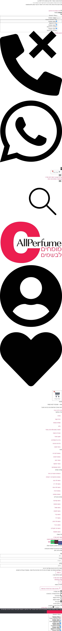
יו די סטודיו (49, 575)
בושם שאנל (57, 507)
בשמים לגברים (56, 453)
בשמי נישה (57, 460)
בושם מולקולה (56, 532)
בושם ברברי (57, 525)
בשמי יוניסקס (57, 463)
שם (61, 553)
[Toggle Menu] (60, 175)
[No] (45, 612)
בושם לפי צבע (56, 480)
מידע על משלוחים (55, 440)
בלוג (59, 426)
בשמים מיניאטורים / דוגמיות (53, 477)
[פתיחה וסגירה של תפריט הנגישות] (60, 582)
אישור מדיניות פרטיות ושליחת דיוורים (52, 568)
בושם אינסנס (57, 504)
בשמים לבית (57, 491)
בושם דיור (57, 518)
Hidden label (52, 17)
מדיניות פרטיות (56, 443)
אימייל (60, 558)
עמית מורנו (44, 607)
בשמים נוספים (56, 494)
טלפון (60, 563)
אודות (59, 416)
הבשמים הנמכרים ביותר (54, 473)
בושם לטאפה (57, 511)
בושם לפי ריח (56, 484)
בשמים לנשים (56, 457)
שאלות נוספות (56, 422)
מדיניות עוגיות (51, 612)
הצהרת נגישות (56, 433)
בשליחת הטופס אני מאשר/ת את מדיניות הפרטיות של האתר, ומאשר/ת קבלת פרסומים (38, 570)
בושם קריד (57, 514)
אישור (59, 612)
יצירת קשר (57, 419)
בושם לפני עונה (56, 487)
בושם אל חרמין (56, 521)
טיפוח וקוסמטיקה (56, 467)
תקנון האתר (57, 436)
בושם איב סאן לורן (55, 528)
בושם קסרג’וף (56, 500)
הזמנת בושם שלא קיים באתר (53, 429)
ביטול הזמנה (57, 447)
